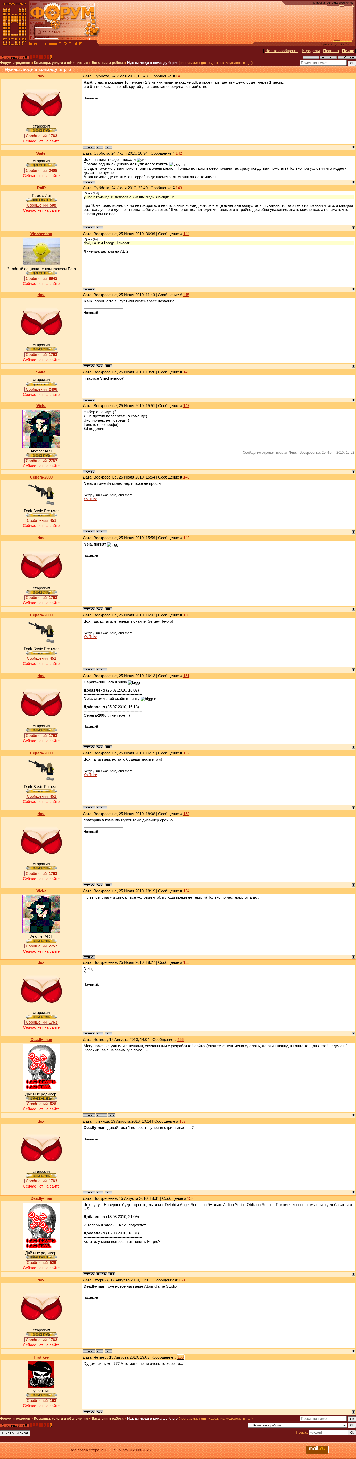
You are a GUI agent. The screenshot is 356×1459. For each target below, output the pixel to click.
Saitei (41, 153)
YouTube (90, 499)
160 (180, 1357)
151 (186, 676)
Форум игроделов (15, 63)
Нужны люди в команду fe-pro (152, 63)
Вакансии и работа (107, 63)
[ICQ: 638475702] (111, 1115)
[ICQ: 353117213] (108, 147)
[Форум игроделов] (31, 44)
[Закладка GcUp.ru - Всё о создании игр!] (70, 44)
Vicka (41, 406)
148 (186, 477)
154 (186, 891)
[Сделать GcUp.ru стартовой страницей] (65, 44)
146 (186, 372)
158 (190, 1198)
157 (182, 1121)
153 (186, 814)
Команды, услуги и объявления (61, 63)
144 (186, 234)
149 (186, 538)
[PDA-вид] (75, 44)
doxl (41, 76)
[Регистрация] (45, 44)
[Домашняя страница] (99, 147)
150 (186, 615)
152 (186, 753)
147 (186, 406)
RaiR (41, 188)
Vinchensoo (41, 234)
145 (186, 295)
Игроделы (311, 51)
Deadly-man (41, 1040)
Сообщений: (41, 136)
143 (179, 188)
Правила (331, 51)
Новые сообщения (281, 51)
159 (182, 1280)
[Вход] (60, 44)
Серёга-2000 (41, 477)
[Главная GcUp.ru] (14, 44)
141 (179, 76)
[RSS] (80, 44)
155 (186, 962)
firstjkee (41, 1357)
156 (180, 1040)
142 (179, 153)
